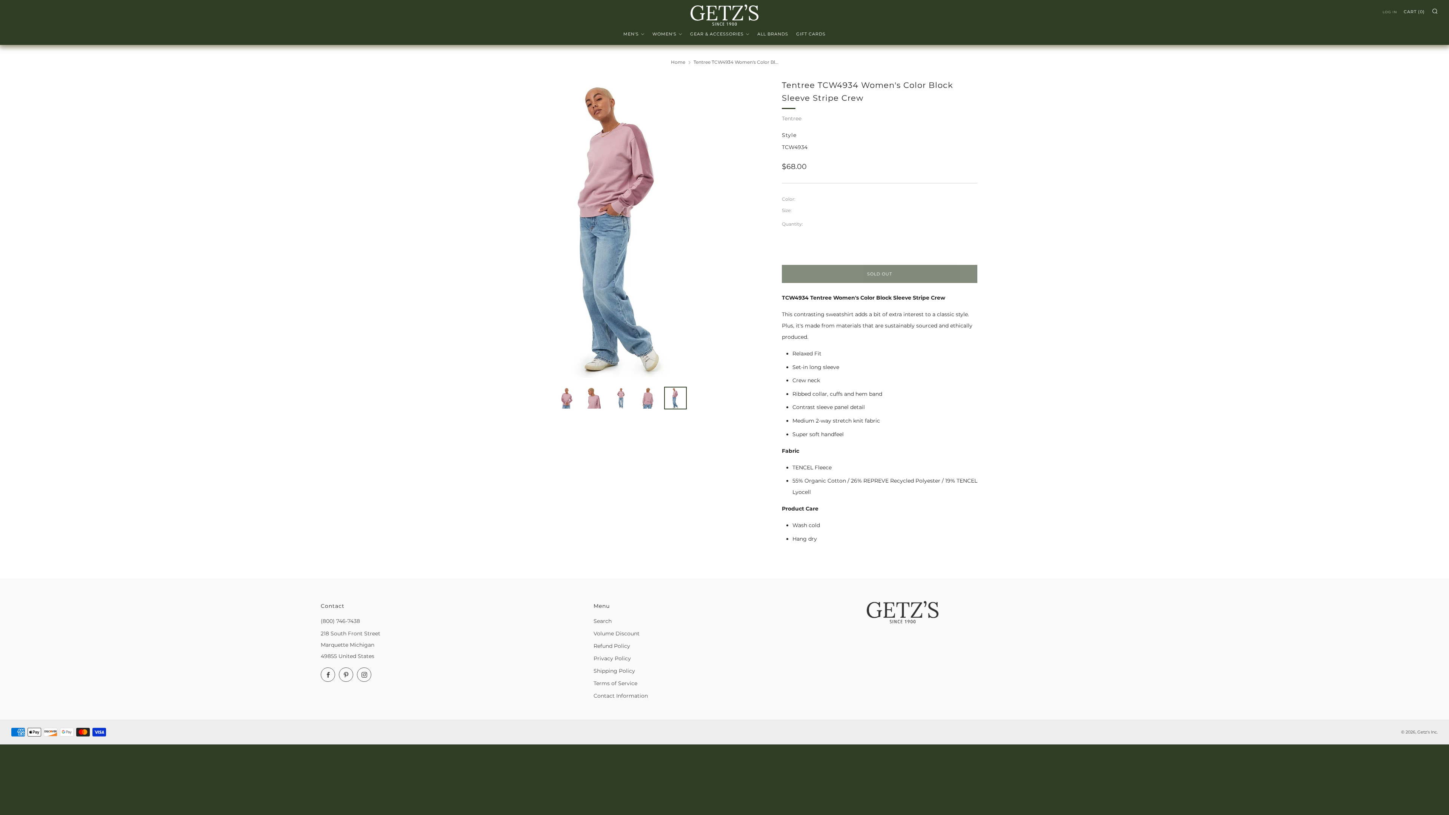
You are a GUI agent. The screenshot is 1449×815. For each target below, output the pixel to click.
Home (678, 62)
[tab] (566, 398)
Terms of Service (615, 683)
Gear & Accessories (717, 34)
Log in (1390, 12)
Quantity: (792, 224)
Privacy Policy (612, 658)
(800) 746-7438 (340, 621)
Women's (664, 34)
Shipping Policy (614, 670)
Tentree (791, 118)
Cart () (1414, 11)
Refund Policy (612, 646)
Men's (631, 34)
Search (603, 621)
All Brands (772, 34)
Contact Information (621, 695)
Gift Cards (811, 34)
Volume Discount (617, 633)
